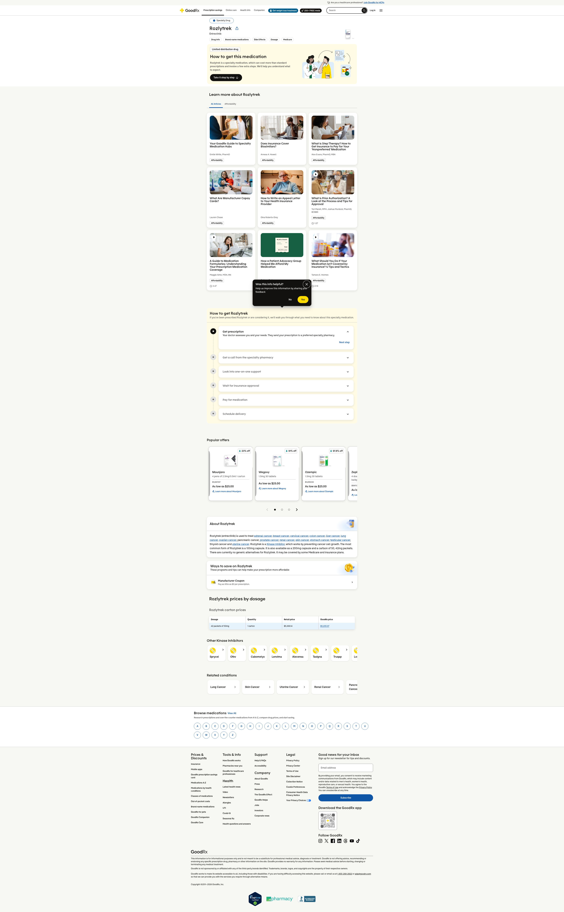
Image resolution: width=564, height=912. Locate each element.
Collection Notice (294, 781)
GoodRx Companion (200, 817)
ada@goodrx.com (363, 873)
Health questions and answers (237, 824)
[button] (282, 10)
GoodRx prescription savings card (204, 776)
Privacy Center (293, 765)
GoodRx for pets (198, 812)
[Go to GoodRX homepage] (189, 10)
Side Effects (259, 39)
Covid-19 (227, 813)
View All (232, 713)
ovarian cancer (227, 540)
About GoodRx (261, 778)
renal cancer (287, 540)
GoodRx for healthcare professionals (233, 772)
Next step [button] (344, 342)
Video (225, 792)
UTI (224, 808)
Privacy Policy (292, 760)
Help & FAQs (260, 760)
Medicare (287, 39)
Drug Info (215, 39)
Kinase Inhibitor (276, 544)
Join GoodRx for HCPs (374, 2)
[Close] (306, 284)
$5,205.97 (324, 626)
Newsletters (228, 797)
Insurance (195, 764)
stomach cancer (319, 540)
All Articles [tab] (216, 104)
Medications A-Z (198, 782)
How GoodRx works (232, 760)
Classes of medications (202, 796)
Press (257, 784)
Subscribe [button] (356, 798)
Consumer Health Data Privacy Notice (297, 793)
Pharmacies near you (232, 765)
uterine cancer (240, 544)
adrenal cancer (263, 536)
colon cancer (317, 536)
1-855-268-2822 (344, 873)
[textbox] (345, 768)
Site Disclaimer (293, 776)
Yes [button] (303, 299)
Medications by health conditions (201, 789)
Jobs (257, 805)
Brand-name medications (237, 39)
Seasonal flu (228, 818)
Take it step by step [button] (224, 77)
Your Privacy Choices (296, 800)
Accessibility (260, 765)
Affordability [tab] (230, 104)
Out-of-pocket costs (200, 801)
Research (259, 789)
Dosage (274, 39)
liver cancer (333, 536)
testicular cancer (340, 540)
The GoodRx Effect (263, 794)
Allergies (227, 802)
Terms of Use (292, 771)
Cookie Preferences (295, 787)
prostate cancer (269, 540)
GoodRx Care (197, 822)
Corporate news (262, 815)
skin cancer (302, 540)
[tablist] (282, 104)
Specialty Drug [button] (223, 20)
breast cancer (281, 536)
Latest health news (231, 786)
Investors (259, 810)
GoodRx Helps (261, 800)
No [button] (290, 299)
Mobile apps (196, 769)
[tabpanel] (282, 205)
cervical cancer (299, 536)
